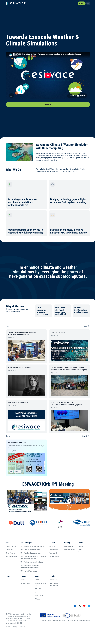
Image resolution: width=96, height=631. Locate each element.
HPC (11, 471)
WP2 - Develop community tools (30, 550)
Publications (53, 580)
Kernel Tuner (39, 595)
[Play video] (26, 501)
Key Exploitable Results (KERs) (54, 584)
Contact (81, 3)
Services (52, 546)
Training (67, 543)
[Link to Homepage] (16, 3)
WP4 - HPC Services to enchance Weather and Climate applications (33, 558)
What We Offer (54, 550)
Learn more (48, 104)
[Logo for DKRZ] (71, 523)
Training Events (68, 546)
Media (80, 543)
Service (52, 543)
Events (23, 576)
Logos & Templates (81, 551)
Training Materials (69, 550)
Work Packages (26, 543)
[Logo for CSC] (49, 523)
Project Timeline (11, 546)
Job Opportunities (11, 556)
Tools (37, 576)
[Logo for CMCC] (28, 522)
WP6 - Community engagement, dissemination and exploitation (30, 567)
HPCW (37, 580)
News (8, 576)
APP (36, 592)
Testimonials (53, 553)
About (8, 543)
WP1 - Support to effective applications (32, 546)
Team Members (10, 553)
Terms (8, 627)
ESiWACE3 (17, 471)
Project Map (9, 550)
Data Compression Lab (40, 584)
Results (52, 576)
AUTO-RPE (38, 589)
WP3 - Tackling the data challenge (31, 553)
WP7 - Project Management (29, 571)
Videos (80, 546)
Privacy (15, 627)
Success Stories (54, 556)
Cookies (22, 627)
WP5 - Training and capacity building (32, 562)
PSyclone (37, 599)
